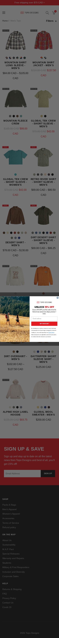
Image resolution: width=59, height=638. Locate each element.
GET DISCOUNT (44, 323)
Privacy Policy (51, 332)
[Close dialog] (57, 298)
